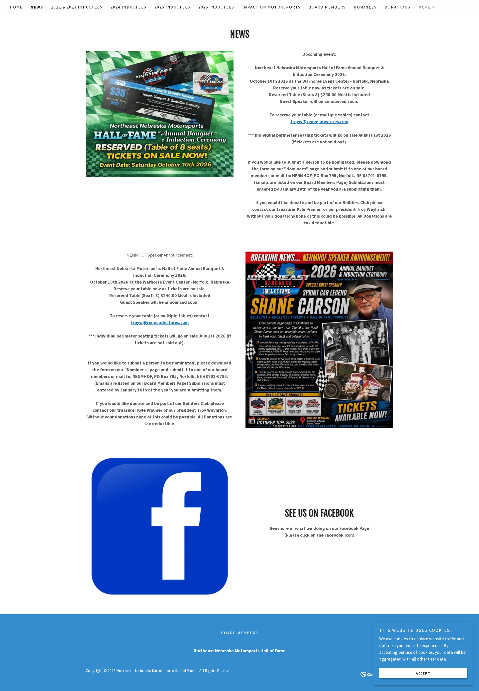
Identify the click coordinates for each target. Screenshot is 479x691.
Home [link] (16, 6)
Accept (423, 673)
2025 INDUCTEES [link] (172, 6)
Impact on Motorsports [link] (271, 6)
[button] (427, 7)
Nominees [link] (365, 6)
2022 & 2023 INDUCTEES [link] (77, 6)
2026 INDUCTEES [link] (216, 6)
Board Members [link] (327, 6)
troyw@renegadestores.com (319, 121)
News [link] (37, 6)
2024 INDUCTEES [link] (128, 6)
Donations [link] (397, 6)
